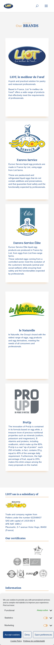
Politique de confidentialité (34, 641)
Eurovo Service (27, 160)
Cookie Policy (16, 641)
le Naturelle (27, 330)
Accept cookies (12, 634)
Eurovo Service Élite (27, 243)
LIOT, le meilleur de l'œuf (27, 77)
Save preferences (43, 634)
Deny (27, 634)
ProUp (27, 422)
